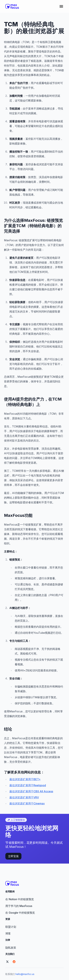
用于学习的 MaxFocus (18, 906)
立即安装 (13, 856)
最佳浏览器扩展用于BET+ (25, 779)
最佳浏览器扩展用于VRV (24, 797)
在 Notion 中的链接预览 (19, 899)
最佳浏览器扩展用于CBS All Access (31, 791)
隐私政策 (10, 947)
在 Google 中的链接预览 (20, 912)
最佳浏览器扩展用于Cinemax (27, 803)
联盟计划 (10, 926)
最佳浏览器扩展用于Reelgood (27, 785)
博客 (8, 933)
